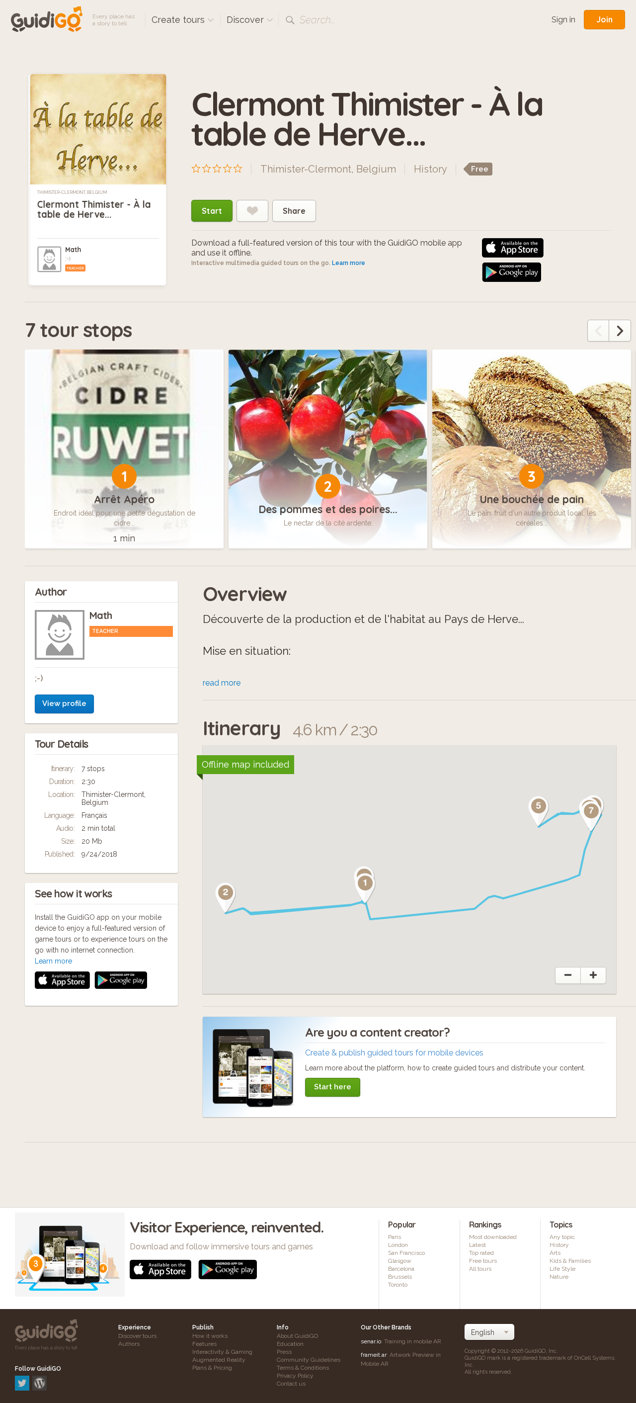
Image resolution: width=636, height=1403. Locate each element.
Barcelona (401, 1268)
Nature (559, 1276)
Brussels (400, 1276)
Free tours (483, 1260)
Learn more (348, 263)
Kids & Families (570, 1260)
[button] (365, 888)
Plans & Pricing (212, 1367)
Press (284, 1351)
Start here (332, 1086)
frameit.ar (374, 1354)
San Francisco (406, 1252)
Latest (477, 1244)
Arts (555, 1252)
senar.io (371, 1341)
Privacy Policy (295, 1375)
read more (221, 683)
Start (212, 211)
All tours (480, 1268)
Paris (394, 1236)
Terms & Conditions (303, 1367)
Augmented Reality (218, 1359)
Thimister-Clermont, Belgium (72, 192)
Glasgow (399, 1260)
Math (73, 249)
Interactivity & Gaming (222, 1351)
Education (290, 1343)
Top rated (481, 1252)
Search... (317, 20)
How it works (210, 1335)
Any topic (562, 1236)
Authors (129, 1343)
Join (604, 19)
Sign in (563, 19)
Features (204, 1343)
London (398, 1244)
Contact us (291, 1383)
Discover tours (137, 1335)
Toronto (397, 1284)
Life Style (562, 1268)
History (430, 169)
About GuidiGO (297, 1335)
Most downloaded (493, 1236)
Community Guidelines (308, 1359)
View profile (64, 703)
